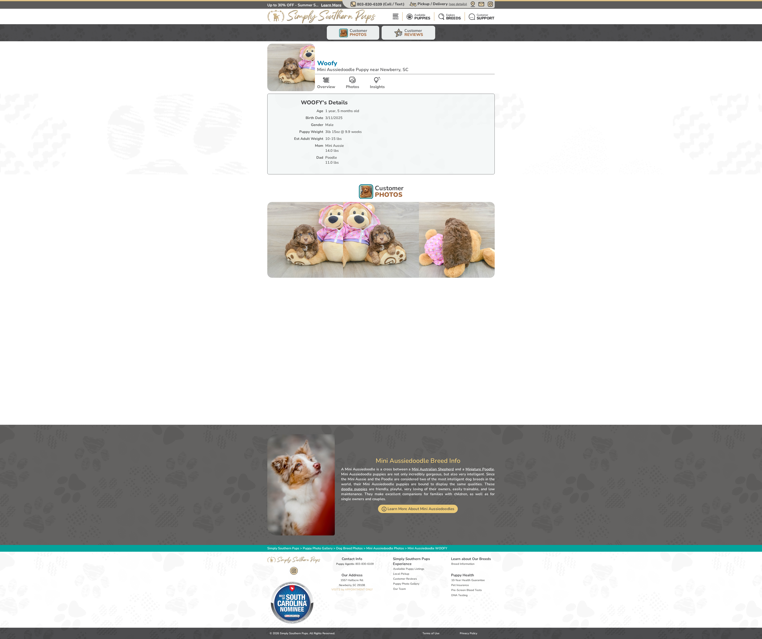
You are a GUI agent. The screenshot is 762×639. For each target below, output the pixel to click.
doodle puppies (354, 489)
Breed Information (462, 564)
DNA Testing (459, 595)
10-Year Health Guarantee (468, 580)
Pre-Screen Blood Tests (466, 590)
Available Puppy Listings (408, 569)
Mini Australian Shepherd (433, 469)
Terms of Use (431, 633)
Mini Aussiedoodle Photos (385, 548)
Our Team (399, 589)
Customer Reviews (405, 579)
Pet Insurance (460, 585)
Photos (352, 86)
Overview (326, 86)
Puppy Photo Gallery (318, 548)
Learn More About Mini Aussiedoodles (421, 508)
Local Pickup (401, 574)
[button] (378, 4)
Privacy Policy (468, 633)
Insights (377, 86)
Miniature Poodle (480, 469)
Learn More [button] (331, 5)
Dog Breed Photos (349, 548)
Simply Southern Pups (283, 548)
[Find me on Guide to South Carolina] (292, 603)
